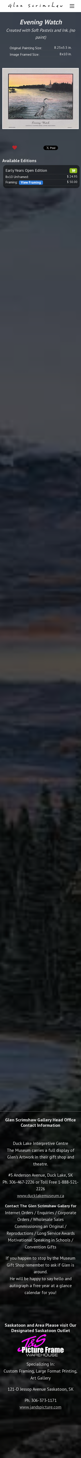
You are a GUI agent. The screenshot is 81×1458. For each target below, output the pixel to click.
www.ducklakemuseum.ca (40, 1195)
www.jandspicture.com (40, 1407)
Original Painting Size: (26, 48)
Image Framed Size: (24, 54)
